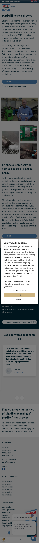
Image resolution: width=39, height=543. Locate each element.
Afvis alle (19, 300)
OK (19, 295)
